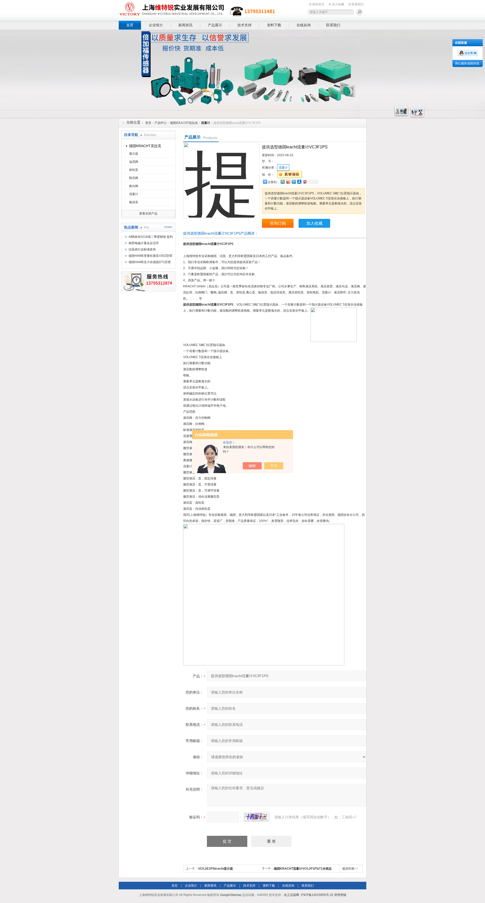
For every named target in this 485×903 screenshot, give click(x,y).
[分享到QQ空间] (282, 181)
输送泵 (133, 202)
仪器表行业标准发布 (142, 249)
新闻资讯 (185, 25)
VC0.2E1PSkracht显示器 (215, 868)
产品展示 (215, 25)
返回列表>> (350, 868)
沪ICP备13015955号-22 (317, 895)
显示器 (133, 153)
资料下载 (274, 25)
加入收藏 (338, 4)
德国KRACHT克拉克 (184, 123)
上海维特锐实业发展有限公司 (197, 9)
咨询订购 (278, 223)
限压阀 (133, 178)
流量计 (133, 194)
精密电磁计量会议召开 (144, 243)
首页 (129, 25)
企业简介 (156, 25)
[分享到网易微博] (304, 181)
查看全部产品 (148, 213)
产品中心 (161, 123)
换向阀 (133, 186)
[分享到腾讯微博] (293, 181)
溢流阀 (133, 162)
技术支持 (244, 25)
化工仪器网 (291, 895)
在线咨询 (304, 25)
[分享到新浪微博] (288, 181)
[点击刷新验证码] (256, 817)
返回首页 (318, 4)
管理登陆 (340, 895)
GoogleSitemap (230, 895)
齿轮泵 (133, 170)
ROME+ (168, 227)
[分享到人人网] (299, 181)
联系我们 (358, 4)
